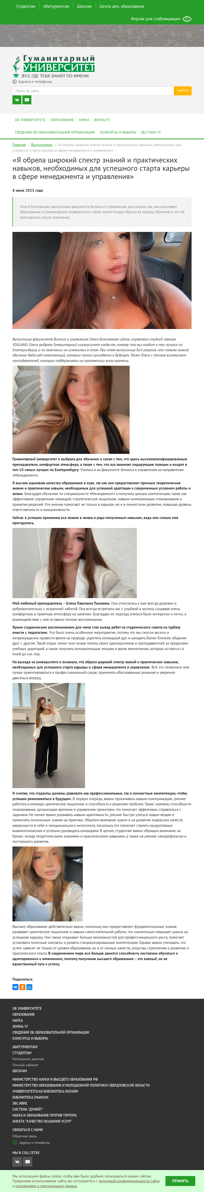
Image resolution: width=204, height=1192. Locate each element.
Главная (19, 144)
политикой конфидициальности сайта (129, 1181)
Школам (84, 6)
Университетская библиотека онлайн (45, 1091)
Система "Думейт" (28, 1109)
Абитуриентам (56, 6)
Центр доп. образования (122, 6)
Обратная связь (24, 1136)
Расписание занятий (28, 1059)
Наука (84, 120)
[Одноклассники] (22, 987)
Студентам (25, 6)
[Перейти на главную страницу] (53, 63)
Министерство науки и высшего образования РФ (55, 1079)
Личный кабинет (25, 1065)
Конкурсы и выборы (118, 132)
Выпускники (41, 144)
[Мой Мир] (29, 987)
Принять (180, 1181)
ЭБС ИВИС (20, 1103)
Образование (62, 120)
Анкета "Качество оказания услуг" (42, 1121)
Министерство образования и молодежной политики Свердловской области (81, 1085)
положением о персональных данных (46, 1186)
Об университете (30, 120)
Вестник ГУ (151, 132)
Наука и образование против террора (44, 1115)
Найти (182, 90)
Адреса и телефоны (34, 1142)
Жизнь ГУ (102, 120)
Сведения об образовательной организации (55, 132)
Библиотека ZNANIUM (30, 1097)
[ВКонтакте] (15, 987)
